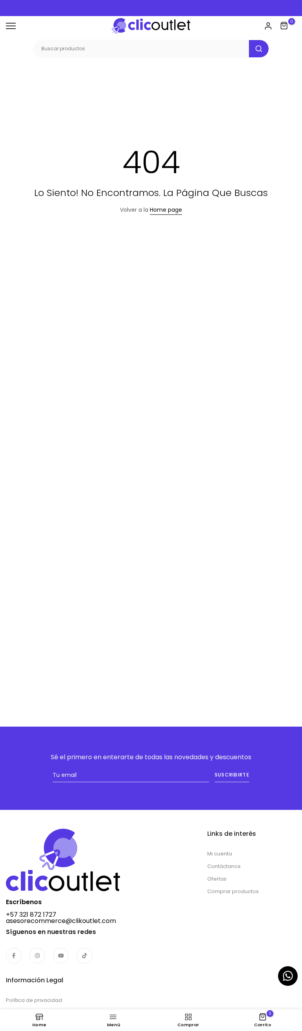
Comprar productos (233, 891)
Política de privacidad (34, 1000)
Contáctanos (224, 866)
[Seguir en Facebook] (14, 955)
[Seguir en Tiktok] (84, 955)
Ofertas (216, 879)
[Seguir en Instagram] (37, 955)
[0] (284, 26)
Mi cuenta (219, 853)
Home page (166, 210)
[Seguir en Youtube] (61, 955)
